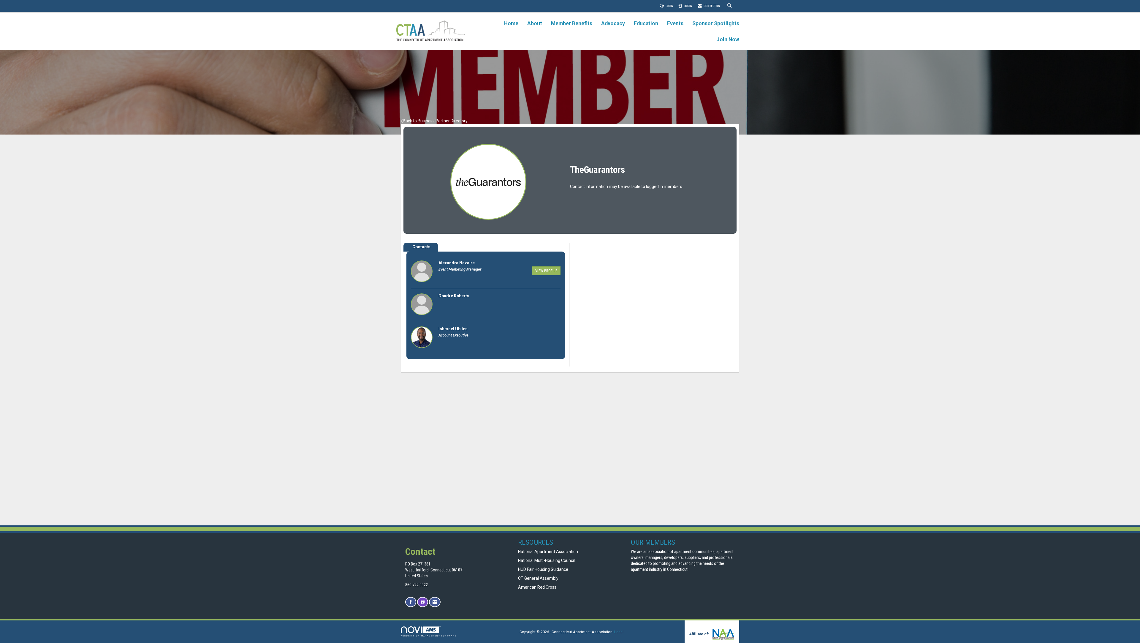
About (534, 23)
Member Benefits (571, 23)
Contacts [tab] (421, 246)
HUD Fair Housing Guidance (543, 569)
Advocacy (613, 23)
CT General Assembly (538, 578)
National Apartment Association (548, 551)
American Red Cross (537, 587)
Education (646, 23)
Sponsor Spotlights (715, 23)
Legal (618, 632)
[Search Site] (730, 6)
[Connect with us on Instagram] (422, 602)
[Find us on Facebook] (410, 602)
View (546, 270)
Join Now (727, 39)
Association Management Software (429, 636)
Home (511, 23)
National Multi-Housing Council (546, 560)
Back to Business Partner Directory (435, 121)
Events (675, 23)
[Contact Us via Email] (435, 602)
